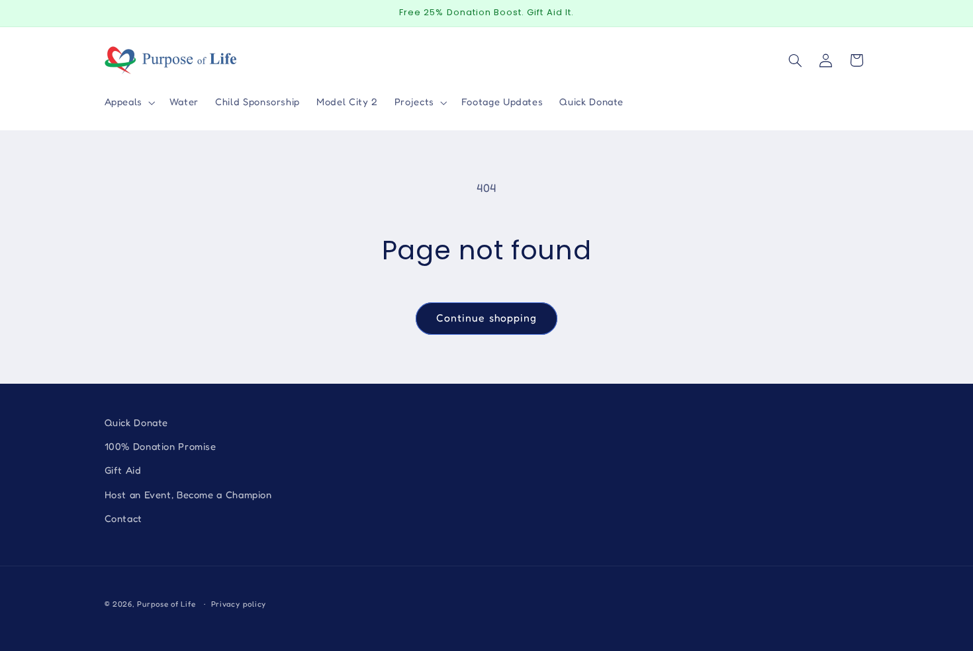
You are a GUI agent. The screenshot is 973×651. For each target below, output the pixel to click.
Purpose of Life (166, 604)
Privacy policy (238, 604)
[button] (128, 102)
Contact (123, 518)
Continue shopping (486, 318)
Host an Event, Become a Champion (188, 494)
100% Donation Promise (160, 446)
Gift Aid (123, 470)
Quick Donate (137, 422)
